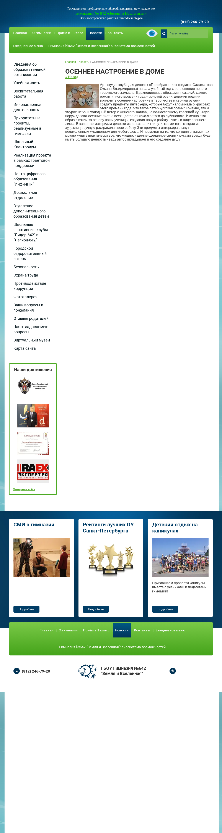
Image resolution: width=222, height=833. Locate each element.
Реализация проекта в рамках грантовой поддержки (32, 160)
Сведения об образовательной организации (29, 69)
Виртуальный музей (31, 340)
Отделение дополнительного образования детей (31, 211)
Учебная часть (26, 83)
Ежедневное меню (28, 46)
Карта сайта (24, 348)
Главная (20, 33)
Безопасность (26, 267)
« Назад (71, 77)
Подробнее (26, 609)
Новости (95, 33)
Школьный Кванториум (24, 144)
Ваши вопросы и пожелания (28, 307)
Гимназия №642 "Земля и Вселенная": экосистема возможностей (101, 46)
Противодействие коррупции (29, 286)
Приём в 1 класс (70, 33)
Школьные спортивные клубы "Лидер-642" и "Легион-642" (30, 232)
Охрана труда (25, 275)
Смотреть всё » (24, 489)
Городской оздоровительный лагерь (30, 253)
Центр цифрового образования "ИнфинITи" (29, 178)
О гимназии (41, 33)
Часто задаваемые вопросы (30, 329)
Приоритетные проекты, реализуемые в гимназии (27, 126)
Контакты (116, 33)
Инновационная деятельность (27, 107)
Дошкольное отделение (25, 195)
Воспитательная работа (28, 94)
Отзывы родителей (31, 318)
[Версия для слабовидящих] (151, 34)
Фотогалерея (25, 296)
